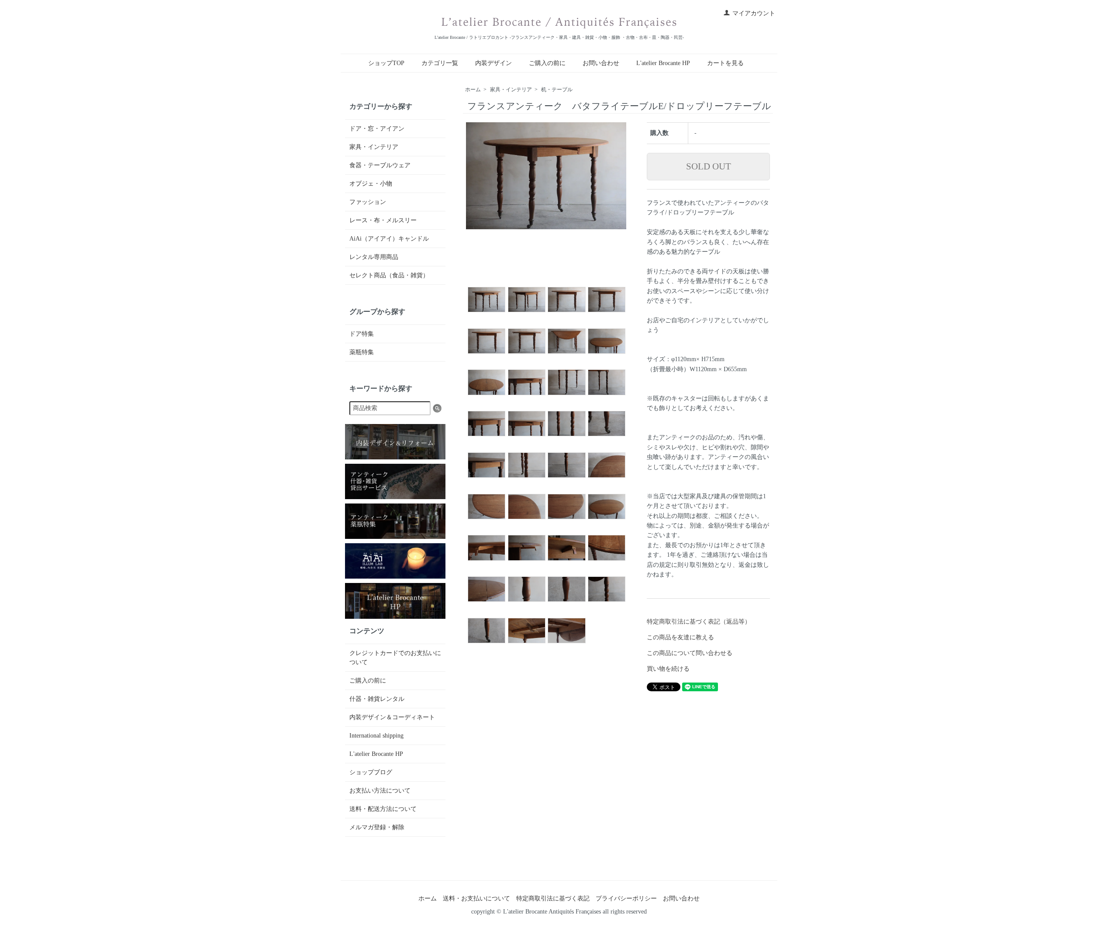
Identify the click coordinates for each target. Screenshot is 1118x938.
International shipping (376, 735)
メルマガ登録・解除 (376, 827)
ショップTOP (386, 63)
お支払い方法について (380, 790)
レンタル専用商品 (373, 257)
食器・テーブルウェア (380, 165)
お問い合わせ (601, 63)
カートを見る (725, 63)
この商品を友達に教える (680, 637)
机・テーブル (557, 89)
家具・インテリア (511, 89)
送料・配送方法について (383, 809)
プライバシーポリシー (626, 898)
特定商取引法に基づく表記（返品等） (699, 621)
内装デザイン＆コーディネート (392, 717)
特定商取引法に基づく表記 (553, 898)
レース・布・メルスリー (383, 220)
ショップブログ (370, 772)
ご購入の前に (547, 63)
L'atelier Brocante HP (663, 63)
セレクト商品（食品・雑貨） (389, 275)
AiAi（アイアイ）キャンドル (389, 238)
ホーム (473, 89)
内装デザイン (493, 63)
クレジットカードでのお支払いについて (395, 658)
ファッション (367, 202)
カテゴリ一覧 (439, 63)
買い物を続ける (668, 669)
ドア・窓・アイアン (376, 128)
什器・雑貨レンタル (376, 699)
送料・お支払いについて (476, 898)
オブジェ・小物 (370, 183)
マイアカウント (753, 13)
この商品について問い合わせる (689, 653)
